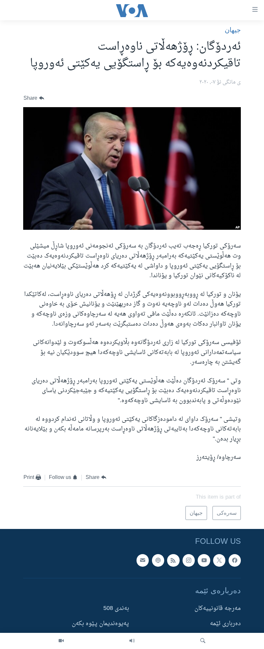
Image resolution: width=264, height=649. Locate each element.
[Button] (34, 98)
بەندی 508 (116, 608)
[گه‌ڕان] (202, 641)
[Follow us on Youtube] (204, 560)
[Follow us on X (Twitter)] (219, 560)
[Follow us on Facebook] (235, 560)
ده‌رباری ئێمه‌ (225, 624)
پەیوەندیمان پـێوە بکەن (100, 624)
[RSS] (173, 560)
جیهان (233, 30)
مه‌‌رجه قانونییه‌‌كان (217, 608)
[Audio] (132, 641)
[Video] (61, 641)
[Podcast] (158, 560)
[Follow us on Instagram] (189, 560)
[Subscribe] (143, 560)
